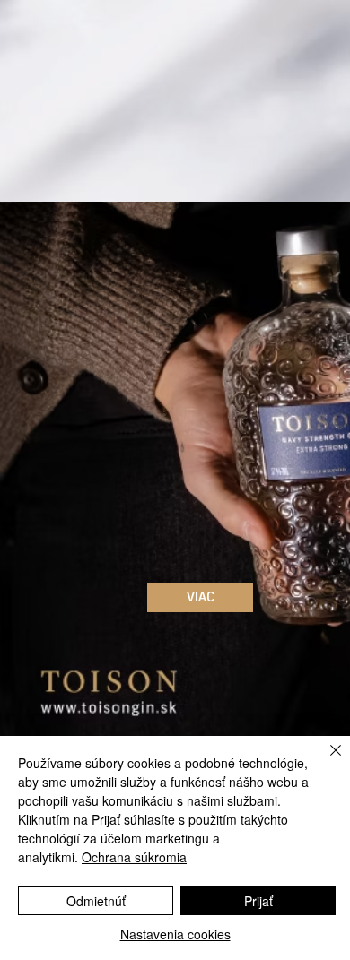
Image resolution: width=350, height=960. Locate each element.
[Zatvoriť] (324, 761)
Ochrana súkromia (134, 857)
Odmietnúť (96, 901)
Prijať (258, 901)
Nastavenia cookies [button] (175, 934)
